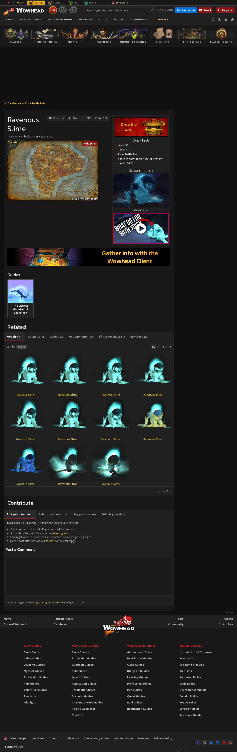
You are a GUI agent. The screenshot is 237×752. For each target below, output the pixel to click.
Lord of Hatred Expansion (196, 652)
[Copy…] (153, 347)
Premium (144, 738)
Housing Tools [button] (30, 19)
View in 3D (102, 118)
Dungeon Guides (83, 664)
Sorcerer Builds (189, 709)
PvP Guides (134, 690)
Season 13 (186, 658)
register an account (53, 602)
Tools (179, 618)
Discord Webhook (60, 19)
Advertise (72, 738)
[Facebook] (217, 742)
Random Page (123, 738)
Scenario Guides (82, 696)
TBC (76, 2)
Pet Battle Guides (83, 690)
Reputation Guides (84, 683)
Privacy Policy (163, 738)
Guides (118, 19)
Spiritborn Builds (190, 715)
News (9, 19)
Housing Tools (63, 618)
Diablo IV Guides (190, 646)
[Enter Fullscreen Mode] (213, 19)
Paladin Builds (188, 696)
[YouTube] (224, 742)
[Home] (25, 10)
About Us (56, 738)
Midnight (30, 702)
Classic (58, 2)
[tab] (14, 336)
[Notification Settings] (219, 19)
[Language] (232, 19)
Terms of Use (14, 746)
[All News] (8, 3)
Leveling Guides (34, 664)
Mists (92, 2)
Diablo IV (122, 2)
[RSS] (230, 742)
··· (102, 2)
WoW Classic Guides (141, 646)
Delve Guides (32, 658)
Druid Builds (187, 683)
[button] (72, 156)
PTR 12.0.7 (73, 10)
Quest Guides (81, 677)
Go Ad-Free (160, 19)
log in (37, 602)
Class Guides (32, 652)
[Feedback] (226, 19)
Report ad (229, 612)
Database (85, 19)
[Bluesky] (211, 742)
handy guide (60, 533)
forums (50, 541)
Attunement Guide (139, 652)
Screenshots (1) (141, 170)
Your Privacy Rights (97, 738)
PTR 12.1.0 (62, 10)
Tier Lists (30, 696)
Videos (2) (141, 210)
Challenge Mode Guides (87, 702)
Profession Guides (36, 677)
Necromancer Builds (192, 690)
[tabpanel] (89, 418)
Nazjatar (44, 136)
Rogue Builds (188, 702)
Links (87, 118)
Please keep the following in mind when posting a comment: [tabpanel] (49, 562)
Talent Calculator (35, 690)
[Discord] (198, 742)
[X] (204, 742)
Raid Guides (31, 683)
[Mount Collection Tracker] (88, 257)
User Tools (38, 738)
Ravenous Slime (25, 394)
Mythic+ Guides (34, 671)
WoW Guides (32, 646)
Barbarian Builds (190, 677)
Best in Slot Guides (139, 658)
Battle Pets (38, 103)
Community (138, 19)
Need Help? (18, 738)
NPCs (25, 103)
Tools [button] (103, 19)
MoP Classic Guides (85, 646)
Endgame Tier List (191, 664)
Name (22, 346)
